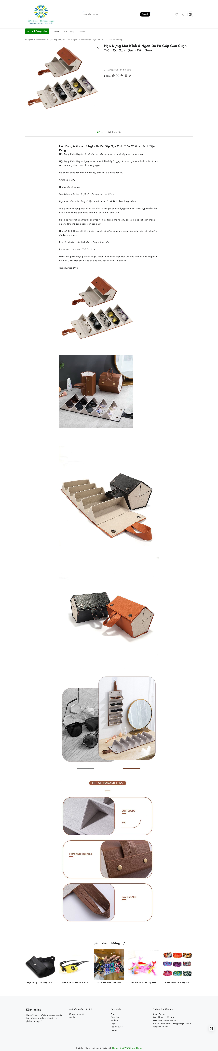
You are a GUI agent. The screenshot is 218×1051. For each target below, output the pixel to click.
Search (145, 14)
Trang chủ (29, 39)
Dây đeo (72, 1017)
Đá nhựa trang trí (76, 1014)
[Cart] (190, 14)
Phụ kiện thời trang (44, 39)
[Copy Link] (129, 75)
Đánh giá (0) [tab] (114, 132)
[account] (182, 14)
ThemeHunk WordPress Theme (127, 1047)
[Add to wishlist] (109, 62)
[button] (98, 48)
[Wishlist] (176, 14)
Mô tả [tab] (100, 132)
